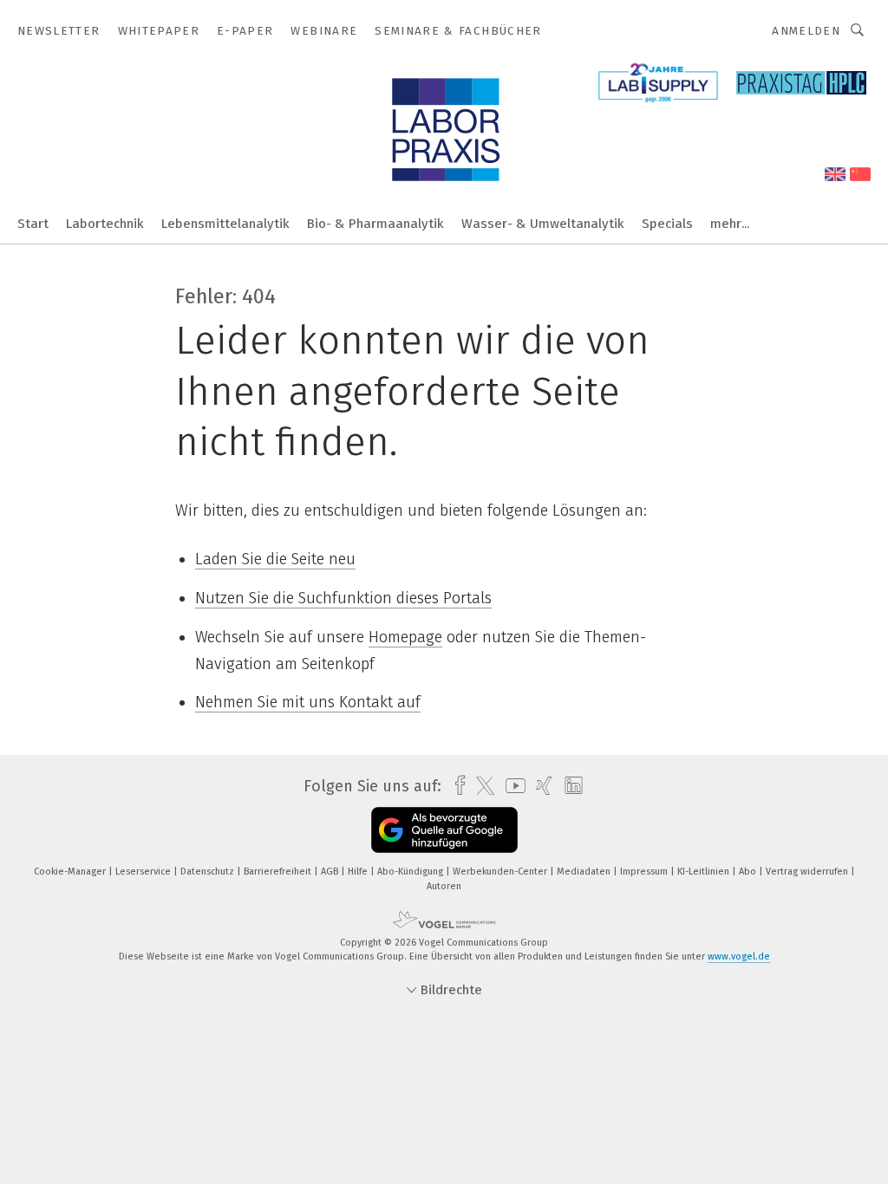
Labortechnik (105, 223)
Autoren (444, 886)
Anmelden (806, 30)
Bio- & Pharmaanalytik (375, 223)
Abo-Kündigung (411, 871)
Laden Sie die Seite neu (275, 559)
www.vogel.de (739, 956)
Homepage (405, 637)
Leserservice (144, 871)
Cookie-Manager (71, 871)
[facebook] (456, 785)
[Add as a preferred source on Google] (444, 830)
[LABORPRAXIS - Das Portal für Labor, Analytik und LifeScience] (33, 222)
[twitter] (481, 786)
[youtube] (511, 786)
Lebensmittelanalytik (225, 223)
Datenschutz (208, 871)
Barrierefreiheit (279, 871)
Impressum (645, 871)
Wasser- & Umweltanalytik (542, 223)
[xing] (540, 786)
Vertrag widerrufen (808, 871)
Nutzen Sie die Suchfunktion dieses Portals (343, 598)
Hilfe (359, 871)
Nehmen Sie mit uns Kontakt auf (308, 702)
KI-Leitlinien (704, 871)
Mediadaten (585, 871)
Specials (667, 223)
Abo (749, 871)
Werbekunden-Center (501, 871)
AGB (331, 871)
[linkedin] (569, 786)
